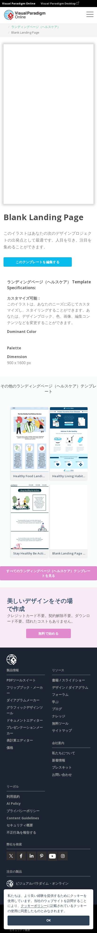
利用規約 (13, 796)
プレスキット (62, 767)
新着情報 (58, 760)
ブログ (57, 709)
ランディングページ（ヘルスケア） (35, 27)
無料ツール (60, 723)
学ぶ (55, 701)
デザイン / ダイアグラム (70, 687)
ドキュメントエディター (25, 720)
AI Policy (14, 803)
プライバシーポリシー (23, 810)
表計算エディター (20, 740)
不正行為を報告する (21, 832)
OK (48, 920)
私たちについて (63, 753)
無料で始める (48, 633)
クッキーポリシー (34, 906)
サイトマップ (62, 730)
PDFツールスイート (21, 680)
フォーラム (60, 694)
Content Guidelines (23, 818)
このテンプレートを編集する (38, 262)
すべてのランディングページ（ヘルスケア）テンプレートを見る (48, 573)
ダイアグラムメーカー (23, 700)
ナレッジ (58, 716)
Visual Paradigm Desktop (58, 3)
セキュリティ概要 (20, 825)
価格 (10, 747)
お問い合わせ (62, 774)
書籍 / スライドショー (68, 680)
